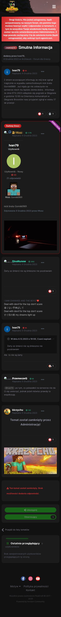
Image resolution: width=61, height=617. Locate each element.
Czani (40, 339)
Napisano (24, 73)
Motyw (14, 586)
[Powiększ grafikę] (13, 169)
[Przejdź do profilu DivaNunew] (7, 263)
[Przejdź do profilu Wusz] (7, 134)
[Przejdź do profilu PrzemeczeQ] (7, 380)
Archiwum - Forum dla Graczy (36, 59)
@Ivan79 (9, 388)
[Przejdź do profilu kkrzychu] (7, 411)
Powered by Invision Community (30, 601)
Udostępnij (31, 510)
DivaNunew (19, 261)
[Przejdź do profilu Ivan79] (7, 72)
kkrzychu (17, 410)
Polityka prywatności (36, 586)
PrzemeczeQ (19, 378)
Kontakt (30, 590)
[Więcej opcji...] (42, 72)
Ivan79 (20, 56)
